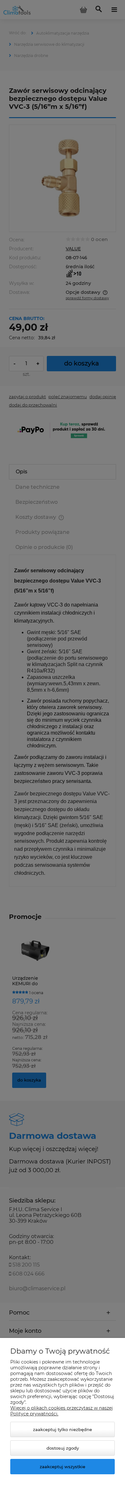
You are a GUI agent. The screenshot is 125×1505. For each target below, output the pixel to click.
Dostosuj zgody (62, 1448)
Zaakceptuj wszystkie (62, 1466)
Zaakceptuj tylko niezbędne (62, 1429)
